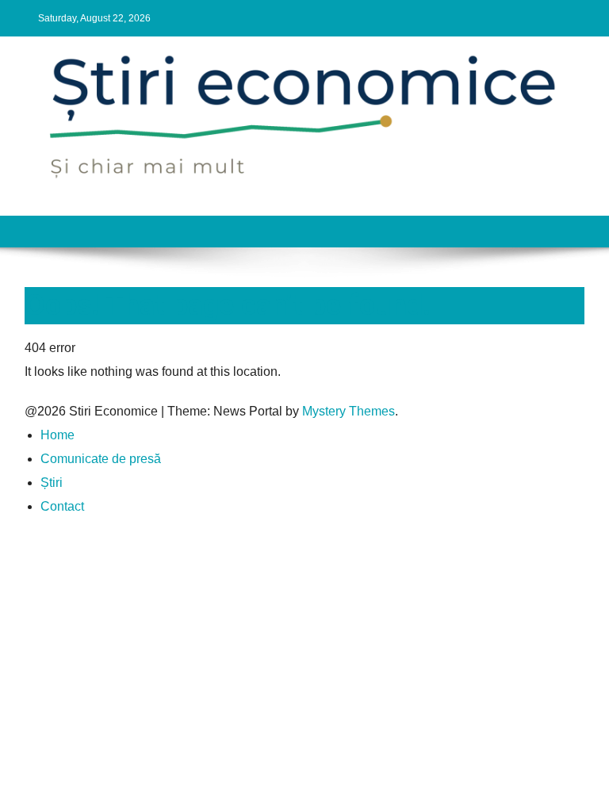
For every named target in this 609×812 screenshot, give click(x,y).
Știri (51, 482)
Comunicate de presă (100, 458)
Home (57, 435)
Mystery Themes (348, 411)
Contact (62, 506)
